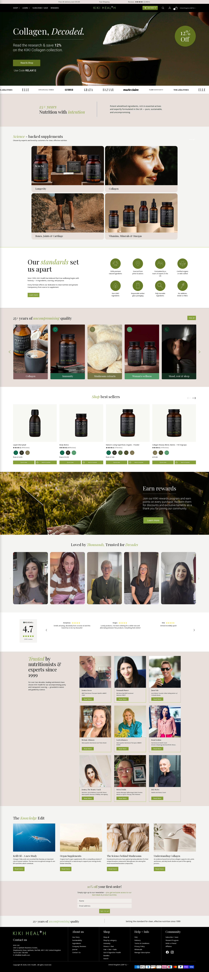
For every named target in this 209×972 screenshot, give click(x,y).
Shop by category (110, 940)
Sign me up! (104, 911)
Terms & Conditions (141, 943)
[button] (35, 447)
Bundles (106, 955)
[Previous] (3, 2)
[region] (120, 630)
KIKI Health (32, 965)
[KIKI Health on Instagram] (172, 952)
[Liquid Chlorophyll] (35, 423)
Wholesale (138, 949)
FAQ (136, 937)
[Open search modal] (162, 8)
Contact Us (76, 952)
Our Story (76, 937)
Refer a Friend (171, 943)
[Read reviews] (28, 631)
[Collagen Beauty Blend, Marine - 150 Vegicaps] (174, 423)
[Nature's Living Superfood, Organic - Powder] (128, 423)
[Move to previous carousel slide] (189, 398)
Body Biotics (64, 445)
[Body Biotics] (81, 423)
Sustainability (77, 940)
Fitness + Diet (108, 946)
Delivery (137, 940)
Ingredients (76, 943)
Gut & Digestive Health (112, 952)
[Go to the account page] (169, 8)
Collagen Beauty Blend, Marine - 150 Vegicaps (169, 445)
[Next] (205, 2)
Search (105, 958)
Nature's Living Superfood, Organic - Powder (122, 445)
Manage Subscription (142, 952)
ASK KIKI (150, 8)
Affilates (169, 946)
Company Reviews (79, 946)
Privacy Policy (139, 946)
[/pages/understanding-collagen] (104, 49)
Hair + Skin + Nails (110, 949)
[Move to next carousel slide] (194, 398)
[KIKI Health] (104, 7)
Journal (74, 949)
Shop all (106, 937)
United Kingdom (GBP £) (187, 8)
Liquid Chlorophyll (19, 445)
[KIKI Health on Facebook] (167, 952)
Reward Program (172, 940)
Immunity (106, 943)
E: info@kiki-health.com (21, 955)
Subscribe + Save (172, 937)
